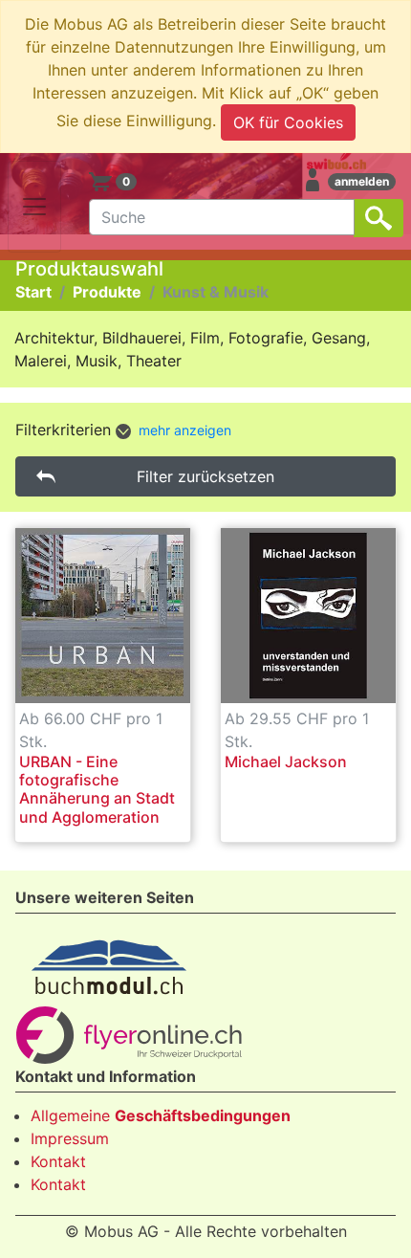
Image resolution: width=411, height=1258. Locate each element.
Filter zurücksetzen (205, 476)
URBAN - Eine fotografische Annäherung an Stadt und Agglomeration (97, 789)
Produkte (107, 291)
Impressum (70, 1138)
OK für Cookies (288, 122)
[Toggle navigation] (34, 207)
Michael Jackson (286, 761)
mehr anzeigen (185, 430)
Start (33, 291)
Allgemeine (161, 1115)
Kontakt (58, 1161)
